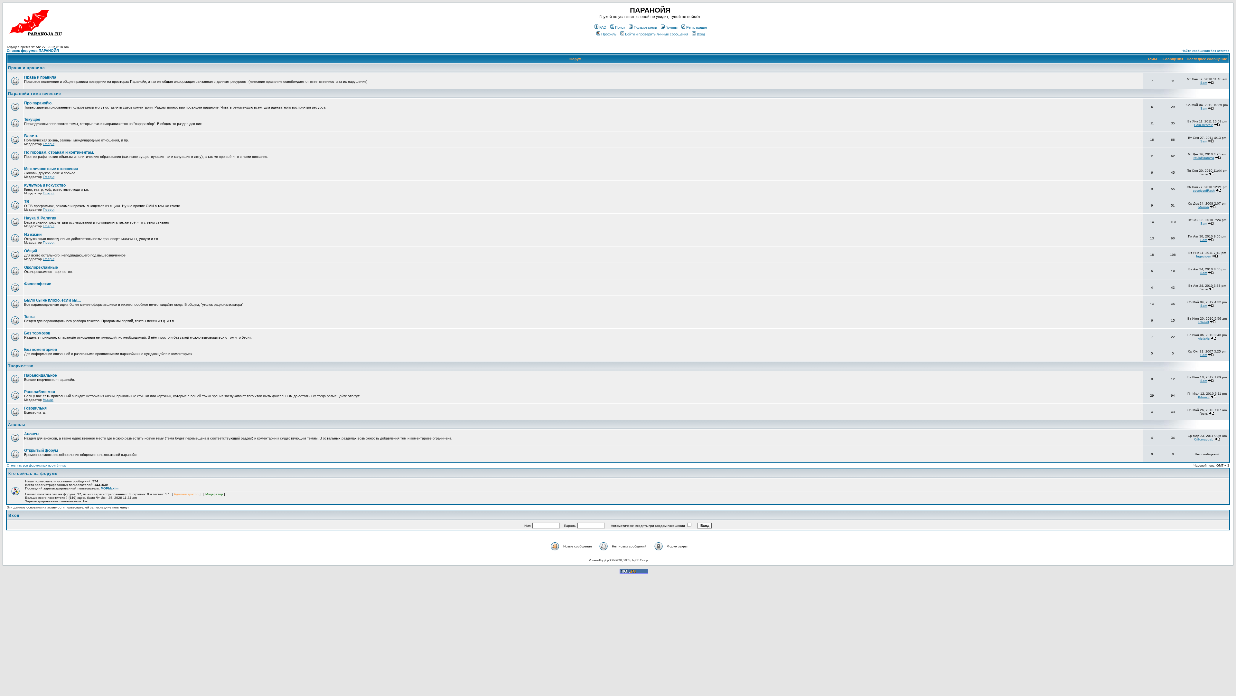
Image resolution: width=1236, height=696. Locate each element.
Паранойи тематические (34, 94)
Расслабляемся (39, 392)
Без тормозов (37, 333)
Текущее (32, 119)
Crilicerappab (1203, 439)
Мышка (1203, 207)
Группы (672, 27)
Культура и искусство (45, 185)
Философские (37, 284)
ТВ (26, 201)
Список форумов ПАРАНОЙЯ (33, 51)
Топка (29, 316)
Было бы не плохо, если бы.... (52, 300)
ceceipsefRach (1204, 190)
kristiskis (1204, 338)
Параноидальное (40, 375)
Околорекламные (41, 267)
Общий (30, 251)
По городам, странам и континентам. (59, 152)
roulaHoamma (1204, 158)
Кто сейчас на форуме (33, 473)
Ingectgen (1203, 256)
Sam (1203, 82)
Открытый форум (41, 450)
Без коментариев (40, 349)
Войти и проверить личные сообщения (656, 34)
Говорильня (35, 408)
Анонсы (16, 424)
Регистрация (696, 27)
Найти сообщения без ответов (1205, 51)
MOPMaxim (109, 488)
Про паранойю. (38, 103)
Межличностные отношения (51, 169)
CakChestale (1203, 125)
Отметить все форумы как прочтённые (37, 465)
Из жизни (33, 234)
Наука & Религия (40, 218)
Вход (701, 34)
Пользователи (645, 27)
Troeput (48, 144)
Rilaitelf (1203, 322)
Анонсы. (32, 434)
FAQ (602, 27)
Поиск (620, 27)
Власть (31, 136)
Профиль (608, 34)
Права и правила (26, 68)
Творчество (20, 366)
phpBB (608, 560)
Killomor (1204, 397)
